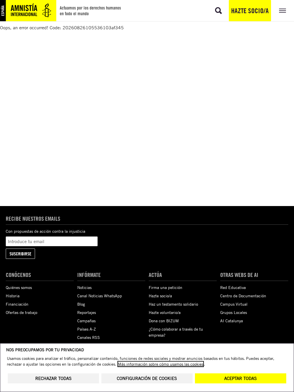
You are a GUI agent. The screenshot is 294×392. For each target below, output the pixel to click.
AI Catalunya (231, 320)
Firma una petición (165, 287)
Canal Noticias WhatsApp (99, 295)
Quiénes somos (19, 287)
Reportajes (86, 312)
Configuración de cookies (147, 378)
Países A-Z (86, 329)
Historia (13, 295)
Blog (81, 304)
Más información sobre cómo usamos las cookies (160, 364)
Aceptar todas (240, 378)
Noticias (84, 287)
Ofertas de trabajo (21, 312)
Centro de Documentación (243, 295)
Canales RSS (88, 337)
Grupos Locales (233, 312)
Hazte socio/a (250, 10)
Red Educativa (233, 287)
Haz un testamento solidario (173, 304)
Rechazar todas (53, 378)
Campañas (86, 320)
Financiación (17, 304)
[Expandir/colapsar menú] (282, 10)
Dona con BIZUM (164, 320)
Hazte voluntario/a (165, 312)
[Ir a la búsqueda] (218, 10)
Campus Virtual (233, 304)
